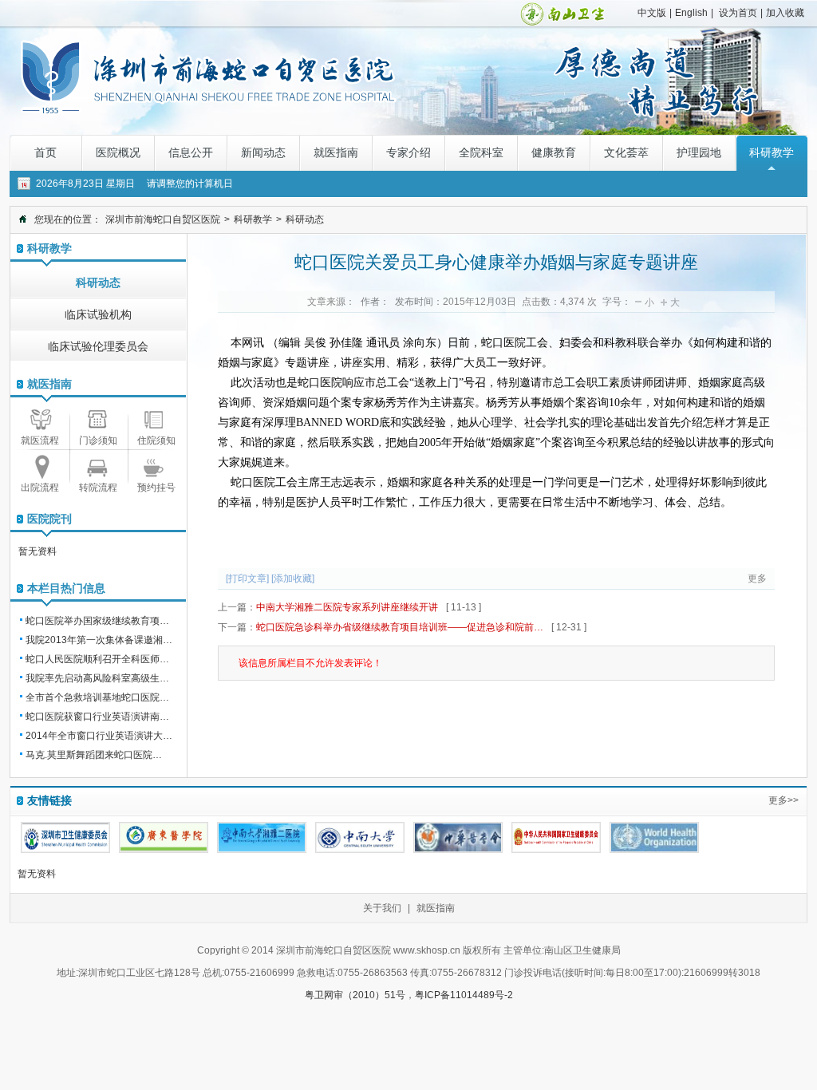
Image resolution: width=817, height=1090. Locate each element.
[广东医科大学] (163, 837)
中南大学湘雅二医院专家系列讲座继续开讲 (347, 607)
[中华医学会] (458, 837)
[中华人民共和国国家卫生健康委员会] (556, 837)
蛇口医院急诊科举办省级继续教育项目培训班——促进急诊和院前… (399, 627)
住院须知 (156, 440)
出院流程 (40, 487)
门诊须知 (98, 440)
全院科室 (481, 152)
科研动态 (305, 219)
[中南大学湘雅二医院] (261, 837)
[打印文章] (247, 578)
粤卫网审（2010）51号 (355, 995)
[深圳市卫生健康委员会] (65, 837)
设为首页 (738, 12)
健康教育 (553, 152)
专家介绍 (408, 152)
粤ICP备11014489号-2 (464, 995)
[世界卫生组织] (654, 837)
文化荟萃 (626, 152)
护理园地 (699, 152)
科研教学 (771, 152)
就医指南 (336, 152)
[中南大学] (360, 837)
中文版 (651, 12)
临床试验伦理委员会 (98, 346)
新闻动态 (263, 152)
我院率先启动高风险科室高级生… (97, 678)
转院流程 (98, 487)
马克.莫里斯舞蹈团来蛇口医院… (94, 754)
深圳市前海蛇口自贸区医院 (162, 219)
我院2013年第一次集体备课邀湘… (99, 640)
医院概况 (118, 152)
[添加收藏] (292, 578)
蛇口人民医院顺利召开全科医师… (97, 659)
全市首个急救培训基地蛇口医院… (97, 697)
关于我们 (382, 908)
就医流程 (40, 440)
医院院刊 (49, 518)
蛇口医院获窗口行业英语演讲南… (97, 716)
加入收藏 (785, 12)
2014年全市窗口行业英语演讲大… (99, 735)
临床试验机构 (98, 314)
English (691, 12)
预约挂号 (156, 487)
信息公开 (190, 152)
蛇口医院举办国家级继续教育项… (97, 620)
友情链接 (49, 800)
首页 (45, 152)
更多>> (783, 800)
